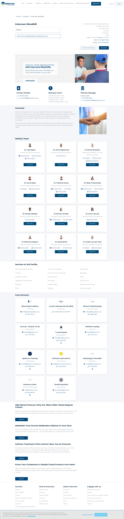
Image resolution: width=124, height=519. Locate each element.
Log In (119, 3)
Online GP (18, 504)
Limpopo (42, 498)
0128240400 (31, 366)
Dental (17, 495)
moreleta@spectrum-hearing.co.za (31, 364)
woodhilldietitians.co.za (93, 332)
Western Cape (43, 504)
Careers (89, 492)
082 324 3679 (62, 340)
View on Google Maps (101, 40)
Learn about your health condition (97, 495)
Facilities (65, 492)
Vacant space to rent (93, 489)
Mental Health (19, 501)
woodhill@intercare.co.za (27, 98)
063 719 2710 (31, 314)
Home (18, 16)
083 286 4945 (31, 392)
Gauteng (42, 492)
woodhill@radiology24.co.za (93, 364)
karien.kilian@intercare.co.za (95, 100)
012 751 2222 (30, 334)
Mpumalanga (43, 501)
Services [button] (29, 3)
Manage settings (88, 514)
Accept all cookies (100, 514)
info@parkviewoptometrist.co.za (62, 364)
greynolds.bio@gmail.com (62, 390)
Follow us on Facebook (101, 42)
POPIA (65, 504)
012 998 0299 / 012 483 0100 (62, 312)
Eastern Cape (43, 489)
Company (66, 489)
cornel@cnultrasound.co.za (62, 338)
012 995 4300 (23, 96)
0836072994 (93, 314)
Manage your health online (95, 501)
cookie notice (31, 516)
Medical (17, 489)
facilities (25, 16)
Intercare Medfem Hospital (23, 498)
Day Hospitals (19, 492)
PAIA (64, 501)
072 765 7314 (93, 334)
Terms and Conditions (70, 498)
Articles (89, 504)
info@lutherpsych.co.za (31, 390)
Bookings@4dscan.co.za (31, 332)
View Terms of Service (88, 48)
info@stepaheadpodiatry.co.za (31, 312)
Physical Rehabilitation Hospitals (25, 506)
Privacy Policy (67, 495)
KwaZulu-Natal (43, 495)
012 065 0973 (93, 366)
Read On (21, 419)
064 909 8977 (62, 366)
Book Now (96, 3)
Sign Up (111, 4)
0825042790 (62, 392)
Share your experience (94, 498)
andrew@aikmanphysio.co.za (93, 312)
